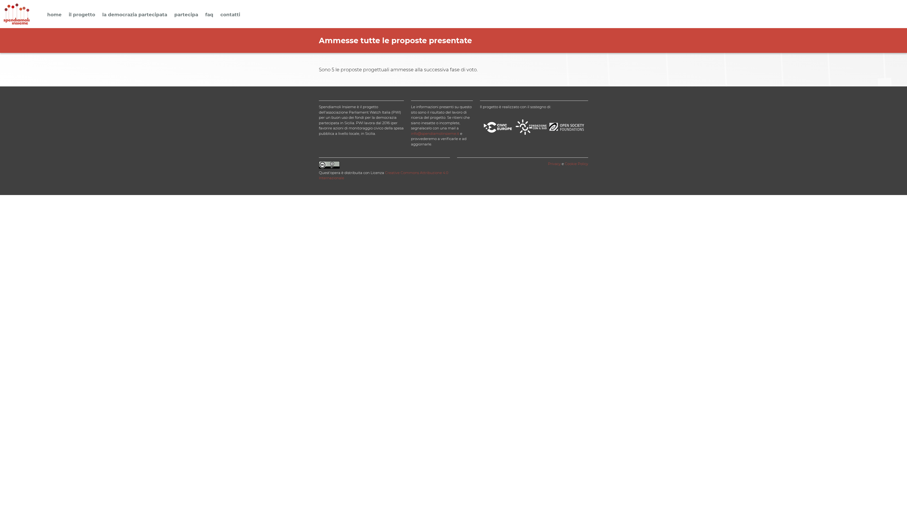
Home (54, 14)
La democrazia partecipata (134, 14)
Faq (209, 14)
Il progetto (82, 14)
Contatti (230, 14)
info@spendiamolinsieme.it (435, 133)
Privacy (554, 164)
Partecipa (186, 14)
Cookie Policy (576, 164)
